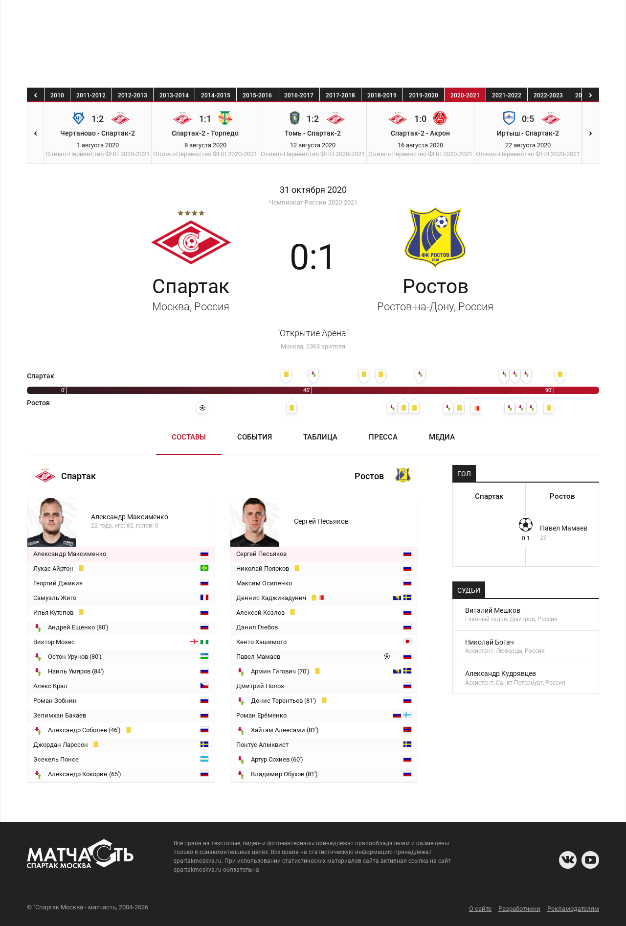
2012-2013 (132, 95)
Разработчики (519, 908)
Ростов (435, 294)
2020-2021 (465, 95)
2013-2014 (174, 95)
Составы (189, 437)
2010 (57, 95)
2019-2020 (423, 95)
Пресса (383, 437)
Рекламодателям (573, 908)
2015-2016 (257, 95)
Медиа (442, 437)
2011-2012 (91, 95)
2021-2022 (506, 95)
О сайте (480, 908)
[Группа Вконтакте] (568, 860)
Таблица (320, 437)
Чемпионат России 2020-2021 (313, 202)
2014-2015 (215, 95)
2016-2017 (298, 95)
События (254, 437)
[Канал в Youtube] (590, 860)
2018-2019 (382, 95)
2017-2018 (340, 95)
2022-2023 (548, 95)
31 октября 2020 (313, 190)
